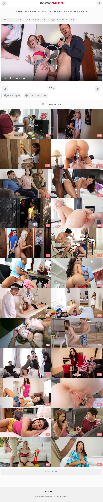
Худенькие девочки (12, 20)
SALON (51, 3)
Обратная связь (51, 491)
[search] (99, 3)
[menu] (4, 3)
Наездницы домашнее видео (61, 20)
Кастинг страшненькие (34, 20)
